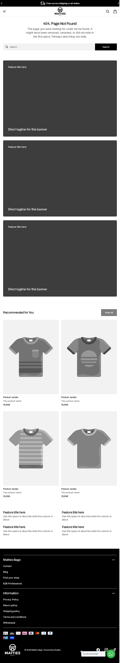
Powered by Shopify (52, 650)
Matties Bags (36, 650)
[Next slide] (118, 3)
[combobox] (47, 46)
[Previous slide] (1, 3)
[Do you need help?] (108, 653)
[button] (4, 11)
